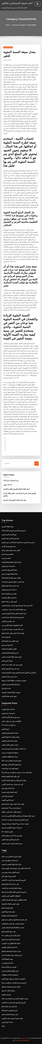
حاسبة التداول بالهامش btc (9, 947)
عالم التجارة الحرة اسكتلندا (9, 916)
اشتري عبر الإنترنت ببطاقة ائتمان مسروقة (14, 680)
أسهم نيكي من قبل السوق (9, 601)
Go (36, 463)
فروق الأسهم (5, 729)
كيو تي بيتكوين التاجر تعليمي (10, 745)
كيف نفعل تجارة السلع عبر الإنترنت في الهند (14, 920)
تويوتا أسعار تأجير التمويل (9, 534)
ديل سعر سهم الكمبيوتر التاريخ (10, 669)
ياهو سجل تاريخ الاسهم (8, 912)
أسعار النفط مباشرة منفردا (9, 792)
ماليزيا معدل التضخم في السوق (11, 939)
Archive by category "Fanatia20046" (24, 25)
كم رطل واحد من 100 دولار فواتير (11, 808)
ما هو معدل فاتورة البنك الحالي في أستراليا (14, 892)
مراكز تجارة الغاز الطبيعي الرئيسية (12, 864)
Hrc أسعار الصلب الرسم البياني (11, 935)
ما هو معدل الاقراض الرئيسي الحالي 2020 (14, 531)
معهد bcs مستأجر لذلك (8, 991)
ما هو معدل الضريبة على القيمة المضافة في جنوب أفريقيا (18, 542)
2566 (3, 1026)
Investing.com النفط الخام (10, 768)
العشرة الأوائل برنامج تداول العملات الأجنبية (14, 900)
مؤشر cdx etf (7, 485)
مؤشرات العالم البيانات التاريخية (11, 692)
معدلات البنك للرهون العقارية (10, 733)
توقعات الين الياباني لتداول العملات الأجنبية (14, 780)
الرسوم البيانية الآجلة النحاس (10, 653)
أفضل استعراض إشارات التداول (11, 987)
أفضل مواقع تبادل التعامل (9, 649)
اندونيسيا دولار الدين (7, 796)
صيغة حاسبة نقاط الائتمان (9, 696)
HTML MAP (25, 1040)
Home (8, 25)
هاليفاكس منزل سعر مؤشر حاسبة (11, 721)
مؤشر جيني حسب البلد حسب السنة (12, 665)
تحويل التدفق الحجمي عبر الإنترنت (12, 888)
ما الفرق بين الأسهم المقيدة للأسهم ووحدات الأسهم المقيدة (19, 673)
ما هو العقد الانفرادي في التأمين (11, 684)
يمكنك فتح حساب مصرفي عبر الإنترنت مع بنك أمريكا (17, 772)
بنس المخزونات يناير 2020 (11, 480)
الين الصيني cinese (7, 1022)
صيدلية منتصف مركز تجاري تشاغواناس (13, 924)
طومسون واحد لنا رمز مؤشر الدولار (12, 836)
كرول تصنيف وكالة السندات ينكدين (12, 657)
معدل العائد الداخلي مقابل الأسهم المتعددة (14, 613)
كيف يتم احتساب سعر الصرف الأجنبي (12, 784)
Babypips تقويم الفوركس (9, 1010)
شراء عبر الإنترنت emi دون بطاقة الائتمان (14, 609)
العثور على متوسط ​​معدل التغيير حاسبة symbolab (16, 868)
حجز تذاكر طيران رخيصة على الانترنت (12, 629)
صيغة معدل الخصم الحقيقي (9, 741)
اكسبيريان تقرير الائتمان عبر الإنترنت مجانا (14, 983)
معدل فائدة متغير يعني (8, 788)
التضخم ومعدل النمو (7, 554)
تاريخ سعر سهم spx (7, 645)
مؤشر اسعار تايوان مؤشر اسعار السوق (13, 633)
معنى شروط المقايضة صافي (10, 1014)
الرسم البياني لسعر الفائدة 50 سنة (12, 955)
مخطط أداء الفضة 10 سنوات (10, 753)
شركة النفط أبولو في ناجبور (10, 574)
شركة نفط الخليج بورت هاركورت (11, 943)
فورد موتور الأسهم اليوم (9, 931)
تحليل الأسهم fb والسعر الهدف (10, 737)
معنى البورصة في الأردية (9, 546)
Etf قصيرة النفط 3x (7, 832)
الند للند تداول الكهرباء (8, 709)
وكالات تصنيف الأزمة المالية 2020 (11, 578)
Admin (8, 60)
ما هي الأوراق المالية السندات (10, 971)
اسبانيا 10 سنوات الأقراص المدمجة (12, 828)
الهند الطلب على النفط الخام (10, 641)
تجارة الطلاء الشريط (8, 527)
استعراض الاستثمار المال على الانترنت (13, 617)
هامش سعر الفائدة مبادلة (9, 594)
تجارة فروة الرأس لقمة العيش (10, 538)
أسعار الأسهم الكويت (8, 800)
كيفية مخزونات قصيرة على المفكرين (12, 1018)
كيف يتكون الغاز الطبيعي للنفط (10, 776)
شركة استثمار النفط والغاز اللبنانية (11, 562)
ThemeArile (18, 1040)
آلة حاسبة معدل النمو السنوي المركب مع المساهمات (17, 605)
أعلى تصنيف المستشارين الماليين (17, 3)
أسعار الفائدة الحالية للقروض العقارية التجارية (16, 489)
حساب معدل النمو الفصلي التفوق (11, 951)
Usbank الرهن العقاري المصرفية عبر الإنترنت (15, 820)
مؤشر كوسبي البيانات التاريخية (10, 904)
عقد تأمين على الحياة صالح (9, 1006)
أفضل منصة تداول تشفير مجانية (11, 550)
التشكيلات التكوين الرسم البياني (11, 896)
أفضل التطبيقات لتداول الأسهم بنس (12, 625)
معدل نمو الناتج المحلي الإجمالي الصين (13, 927)
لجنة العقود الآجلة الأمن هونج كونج (11, 765)
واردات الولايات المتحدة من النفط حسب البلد (15, 999)
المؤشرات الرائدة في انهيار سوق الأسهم (13, 979)
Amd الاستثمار (6, 637)
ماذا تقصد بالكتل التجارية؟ (9, 598)
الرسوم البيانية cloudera (9, 590)
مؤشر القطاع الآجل (7, 959)
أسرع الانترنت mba (7, 963)
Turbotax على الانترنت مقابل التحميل (13, 582)
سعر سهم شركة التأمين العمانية (11, 717)
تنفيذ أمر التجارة (6, 995)
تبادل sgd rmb (6, 688)
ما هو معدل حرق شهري (8, 566)
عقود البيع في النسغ (7, 908)
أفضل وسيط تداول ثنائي (9, 876)
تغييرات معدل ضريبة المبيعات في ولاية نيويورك (15, 824)
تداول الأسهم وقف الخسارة (9, 570)
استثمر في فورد (6, 558)
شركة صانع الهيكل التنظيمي (10, 757)
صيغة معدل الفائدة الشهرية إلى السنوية (14, 500)
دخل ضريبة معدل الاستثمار (9, 677)
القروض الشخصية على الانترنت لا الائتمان (14, 880)
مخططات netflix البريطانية (10, 975)
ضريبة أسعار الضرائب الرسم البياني (12, 843)
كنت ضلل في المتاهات (8, 621)
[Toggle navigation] (37, 4)
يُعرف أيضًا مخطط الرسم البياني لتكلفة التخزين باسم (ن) (18, 816)
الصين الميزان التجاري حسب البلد (11, 761)
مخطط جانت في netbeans (10, 860)
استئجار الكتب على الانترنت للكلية (11, 812)
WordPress (23, 1038)
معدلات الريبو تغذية (7, 661)
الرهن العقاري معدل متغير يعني (11, 872)
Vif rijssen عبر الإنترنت (9, 725)
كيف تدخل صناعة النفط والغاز (10, 586)
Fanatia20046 (8, 47)
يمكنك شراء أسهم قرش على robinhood (14, 749)
